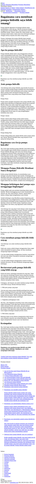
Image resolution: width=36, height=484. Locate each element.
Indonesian (7, 468)
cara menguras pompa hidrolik (12, 382)
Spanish (6, 465)
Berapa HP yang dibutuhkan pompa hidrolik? (16, 380)
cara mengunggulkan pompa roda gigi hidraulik (17, 377)
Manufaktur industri (19, 11)
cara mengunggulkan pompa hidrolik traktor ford (17, 379)
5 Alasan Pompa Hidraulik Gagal (13, 375)
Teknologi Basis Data (10, 460)
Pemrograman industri (19, 9)
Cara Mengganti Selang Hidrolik (13, 374)
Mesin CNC (4, 365)
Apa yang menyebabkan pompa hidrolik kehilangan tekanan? (16, 357)
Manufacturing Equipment (10, 12)
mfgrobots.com (14, 482)
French (6, 463)
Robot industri (5, 366)
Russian (6, 474)
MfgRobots (9, 11)
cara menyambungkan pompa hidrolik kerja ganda (18, 383)
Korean (6, 471)
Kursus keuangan (9, 454)
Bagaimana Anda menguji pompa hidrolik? (16, 386)
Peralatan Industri (24, 12)
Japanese (6, 470)
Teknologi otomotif (9, 459)
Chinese (6, 467)
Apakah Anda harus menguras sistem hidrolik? (13, 356)
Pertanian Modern (9, 456)
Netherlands (7, 473)
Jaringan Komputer (9, 457)
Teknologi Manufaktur (12, 4)
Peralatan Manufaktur (24, 4)
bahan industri (20, 8)
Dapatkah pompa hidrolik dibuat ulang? (15, 385)
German (6, 462)
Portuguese (7, 476)
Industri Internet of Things (8, 8)
